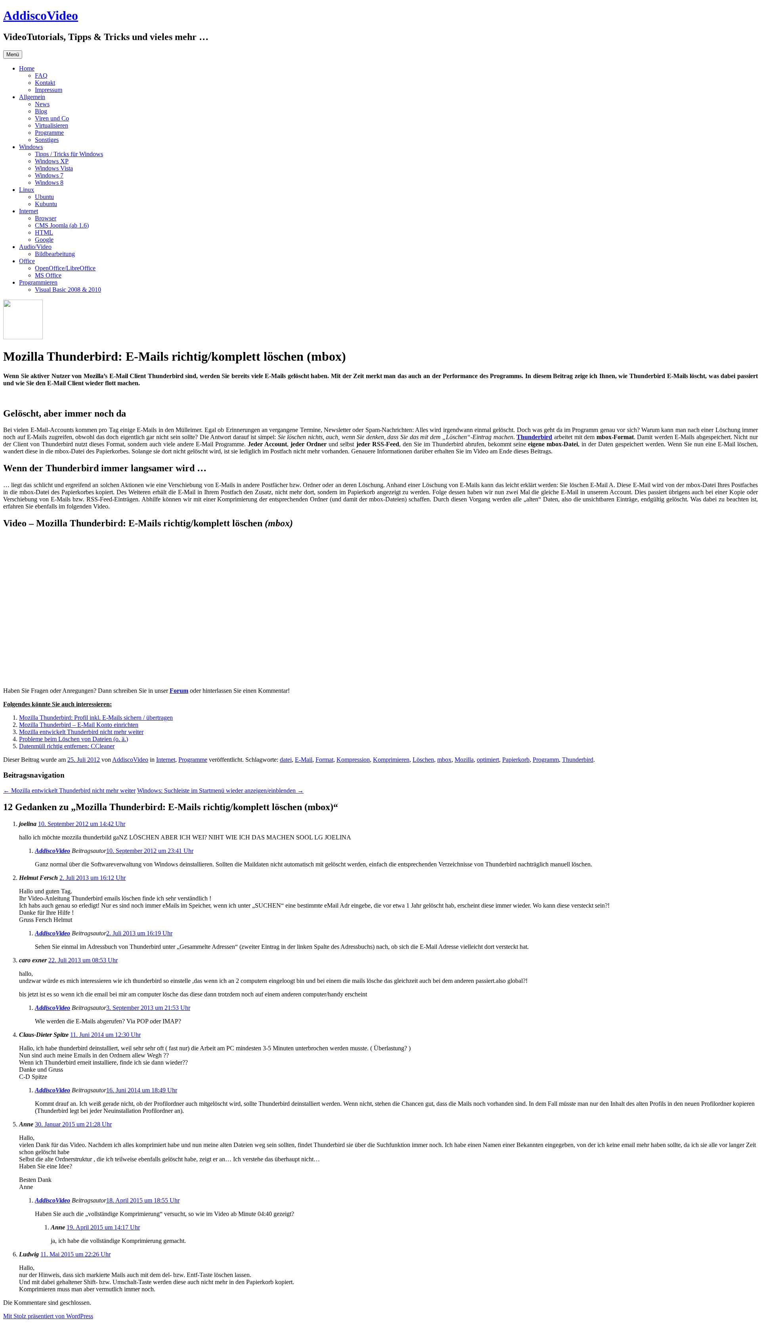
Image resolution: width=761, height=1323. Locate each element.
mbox (444, 759)
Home (26, 68)
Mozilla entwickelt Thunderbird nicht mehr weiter (81, 731)
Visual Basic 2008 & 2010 (68, 289)
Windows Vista (54, 168)
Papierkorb (516, 759)
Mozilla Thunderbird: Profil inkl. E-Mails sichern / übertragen (96, 717)
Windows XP (52, 161)
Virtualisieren (51, 125)
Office (27, 261)
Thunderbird (534, 437)
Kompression (353, 759)
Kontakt (45, 82)
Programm (546, 759)
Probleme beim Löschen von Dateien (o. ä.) (73, 739)
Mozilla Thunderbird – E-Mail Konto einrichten (78, 724)
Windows (31, 146)
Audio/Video (35, 246)
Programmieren (38, 282)
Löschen (423, 759)
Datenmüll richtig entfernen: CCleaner (67, 746)
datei (286, 759)
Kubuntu (46, 204)
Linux (26, 189)
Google (44, 239)
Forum (179, 690)
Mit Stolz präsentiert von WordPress (48, 1316)
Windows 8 (49, 182)
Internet (28, 211)
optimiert (488, 759)
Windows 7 (49, 175)
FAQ (41, 75)
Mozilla (464, 759)
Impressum (48, 89)
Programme (49, 132)
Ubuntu (44, 196)
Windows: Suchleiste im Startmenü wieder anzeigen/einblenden (220, 790)
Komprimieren (391, 759)
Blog (41, 111)
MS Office (48, 275)
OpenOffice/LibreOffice (65, 268)
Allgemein (32, 97)
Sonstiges (47, 139)
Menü (12, 54)
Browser (45, 218)
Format (324, 759)
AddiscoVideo (40, 15)
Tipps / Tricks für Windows (69, 154)
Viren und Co (52, 118)
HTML (44, 232)
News (42, 104)
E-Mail (303, 759)
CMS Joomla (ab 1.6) (62, 225)
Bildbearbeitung (55, 253)
